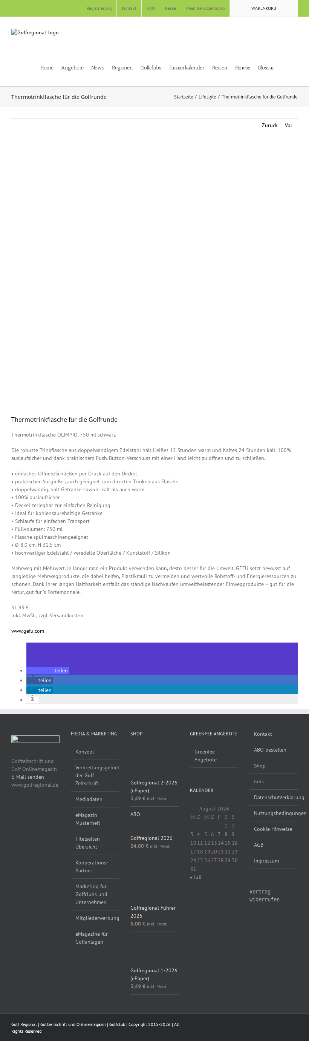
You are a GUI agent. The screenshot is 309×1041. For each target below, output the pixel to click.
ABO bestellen (270, 749)
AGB (258, 844)
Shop (260, 765)
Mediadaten (88, 799)
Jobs (259, 781)
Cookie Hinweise (273, 829)
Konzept (84, 751)
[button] (296, 67)
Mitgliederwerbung (95, 918)
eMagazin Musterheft (87, 819)
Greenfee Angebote (205, 755)
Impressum (266, 860)
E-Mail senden (27, 776)
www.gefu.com (27, 630)
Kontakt (263, 733)
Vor (288, 125)
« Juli (196, 877)
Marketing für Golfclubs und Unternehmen (91, 894)
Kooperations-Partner (91, 866)
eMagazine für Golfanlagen (91, 937)
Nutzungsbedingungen (274, 813)
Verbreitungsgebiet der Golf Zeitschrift (95, 775)
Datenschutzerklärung (274, 797)
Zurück (270, 125)
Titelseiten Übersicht (87, 842)
